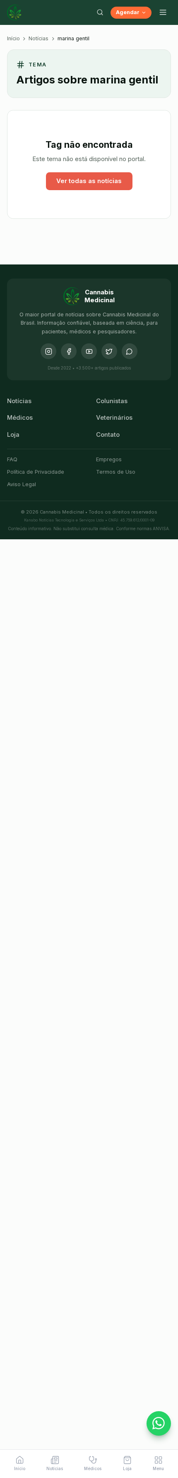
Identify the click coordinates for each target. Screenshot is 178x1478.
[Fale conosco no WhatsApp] (159, 1423)
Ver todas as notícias (89, 181)
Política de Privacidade (35, 472)
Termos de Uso (115, 472)
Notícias (38, 38)
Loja (13, 434)
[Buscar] (100, 12)
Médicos (20, 417)
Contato (108, 434)
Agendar (128, 12)
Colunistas (111, 401)
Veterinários (114, 417)
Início (13, 38)
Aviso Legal (21, 484)
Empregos (109, 459)
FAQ (12, 459)
